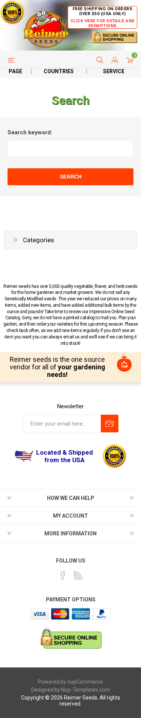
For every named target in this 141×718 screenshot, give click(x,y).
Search (71, 177)
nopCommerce (85, 682)
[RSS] (78, 575)
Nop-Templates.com (85, 690)
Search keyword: (30, 132)
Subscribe (109, 423)
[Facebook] (63, 575)
